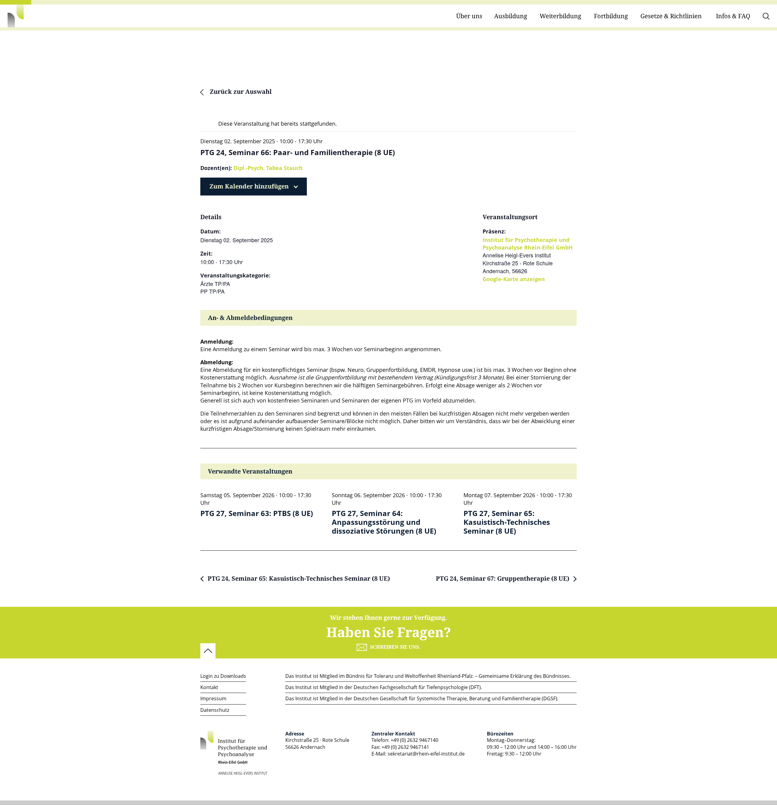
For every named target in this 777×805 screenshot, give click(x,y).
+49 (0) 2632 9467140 (414, 740)
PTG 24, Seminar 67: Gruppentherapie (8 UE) (503, 579)
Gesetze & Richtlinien (671, 16)
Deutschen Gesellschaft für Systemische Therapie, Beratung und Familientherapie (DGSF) (455, 698)
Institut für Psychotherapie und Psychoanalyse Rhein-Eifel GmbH (528, 243)
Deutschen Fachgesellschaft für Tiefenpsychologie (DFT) (417, 687)
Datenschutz (214, 710)
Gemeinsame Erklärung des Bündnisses (524, 676)
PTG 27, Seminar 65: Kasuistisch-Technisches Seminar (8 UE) (506, 522)
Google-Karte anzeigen (514, 279)
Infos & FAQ (733, 16)
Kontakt (209, 687)
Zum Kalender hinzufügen (249, 186)
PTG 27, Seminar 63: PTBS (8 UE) (256, 513)
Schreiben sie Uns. (395, 647)
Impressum (213, 698)
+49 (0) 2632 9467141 (405, 747)
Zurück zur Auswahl (240, 92)
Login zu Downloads (223, 676)
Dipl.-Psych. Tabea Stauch (268, 168)
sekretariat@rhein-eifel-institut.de (426, 753)
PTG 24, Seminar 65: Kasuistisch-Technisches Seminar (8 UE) (298, 579)
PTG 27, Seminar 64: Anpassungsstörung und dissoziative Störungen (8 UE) (384, 522)
